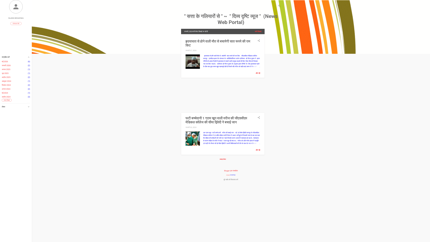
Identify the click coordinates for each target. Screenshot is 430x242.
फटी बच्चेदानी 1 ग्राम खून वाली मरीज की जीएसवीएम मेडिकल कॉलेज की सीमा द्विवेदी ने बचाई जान (216, 120)
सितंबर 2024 (6, 85)
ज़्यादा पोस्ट (223, 159)
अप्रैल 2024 (6, 97)
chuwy (228, 175)
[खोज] (279, 6)
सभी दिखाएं (258, 31)
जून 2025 (5, 73)
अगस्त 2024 (6, 89)
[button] (258, 40)
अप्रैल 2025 (6, 77)
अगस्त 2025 (6, 69)
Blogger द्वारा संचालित (231, 171)
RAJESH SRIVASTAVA (16, 18)
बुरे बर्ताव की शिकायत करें (231, 180)
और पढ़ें (258, 73)
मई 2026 (5, 61)
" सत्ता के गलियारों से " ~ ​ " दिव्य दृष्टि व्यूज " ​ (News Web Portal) (231, 19)
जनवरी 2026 (6, 65)
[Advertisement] (273, 62)
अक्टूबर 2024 (6, 81)
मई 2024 (5, 93)
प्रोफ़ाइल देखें (16, 23)
